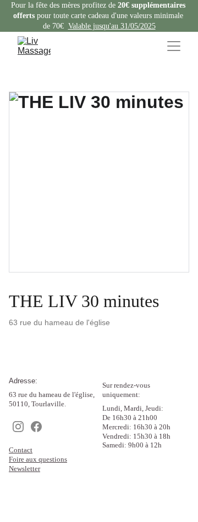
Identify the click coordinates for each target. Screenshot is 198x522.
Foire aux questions (38, 459)
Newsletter (24, 468)
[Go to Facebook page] (36, 427)
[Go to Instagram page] (18, 427)
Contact (20, 450)
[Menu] (173, 46)
